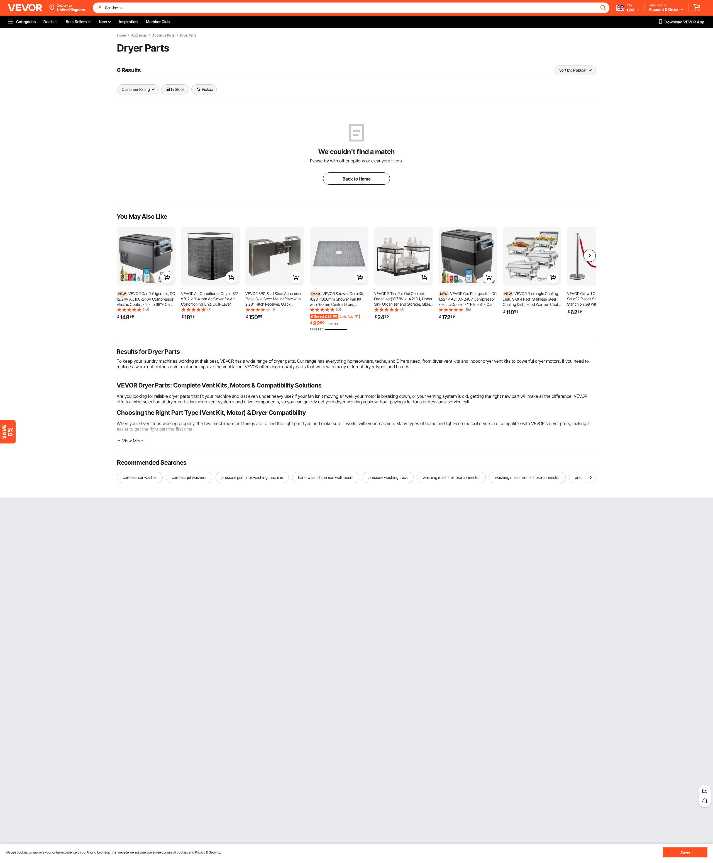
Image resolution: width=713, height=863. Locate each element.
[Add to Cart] (167, 277)
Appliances (139, 35)
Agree (685, 852)
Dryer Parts (188, 35)
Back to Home (357, 179)
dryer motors (547, 361)
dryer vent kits (446, 361)
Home (121, 35)
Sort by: (565, 70)
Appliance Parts (163, 35)
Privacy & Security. (208, 852)
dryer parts (284, 361)
